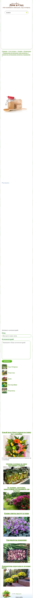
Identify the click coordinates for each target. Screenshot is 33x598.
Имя (3, 333)
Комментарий (8, 339)
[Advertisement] (16, 32)
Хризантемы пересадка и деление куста (16, 567)
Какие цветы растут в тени (16, 513)
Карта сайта (19, 597)
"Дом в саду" (18, 593)
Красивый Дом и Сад (16, 4)
